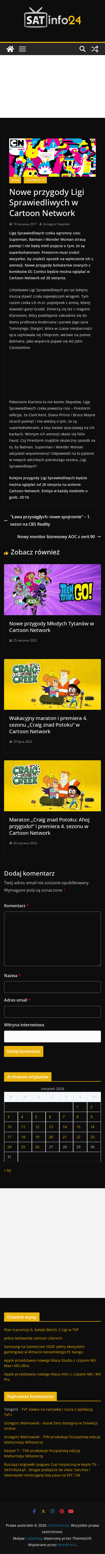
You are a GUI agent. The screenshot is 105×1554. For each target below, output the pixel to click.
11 (23, 1126)
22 (78, 1136)
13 (51, 1126)
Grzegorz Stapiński (56, 224)
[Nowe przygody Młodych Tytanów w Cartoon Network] (52, 568)
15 (78, 1126)
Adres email (17, 1000)
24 (9, 1146)
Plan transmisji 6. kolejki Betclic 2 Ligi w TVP (41, 1329)
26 (37, 1146)
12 (37, 1126)
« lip (7, 1170)
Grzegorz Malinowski (22, 1423)
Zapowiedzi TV (35, 180)
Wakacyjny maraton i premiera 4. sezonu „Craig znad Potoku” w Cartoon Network (48, 725)
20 (51, 1136)
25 (23, 1146)
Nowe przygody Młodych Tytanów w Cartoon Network (51, 627)
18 (23, 1136)
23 (92, 1136)
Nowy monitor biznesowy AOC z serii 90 (56, 536)
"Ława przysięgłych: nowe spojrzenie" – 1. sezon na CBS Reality (50, 520)
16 (92, 1126)
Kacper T (11, 1450)
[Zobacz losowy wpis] (95, 49)
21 (65, 1136)
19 (37, 1136)
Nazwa (12, 975)
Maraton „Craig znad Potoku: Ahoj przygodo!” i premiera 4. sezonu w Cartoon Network (49, 826)
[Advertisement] (52, 86)
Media (15, 180)
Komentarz (16, 905)
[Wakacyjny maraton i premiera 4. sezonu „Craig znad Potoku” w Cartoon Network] (52, 662)
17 (9, 1136)
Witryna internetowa (24, 1025)
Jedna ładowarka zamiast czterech (33, 1338)
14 (65, 1126)
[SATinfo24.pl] (10, 49)
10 (9, 1126)
